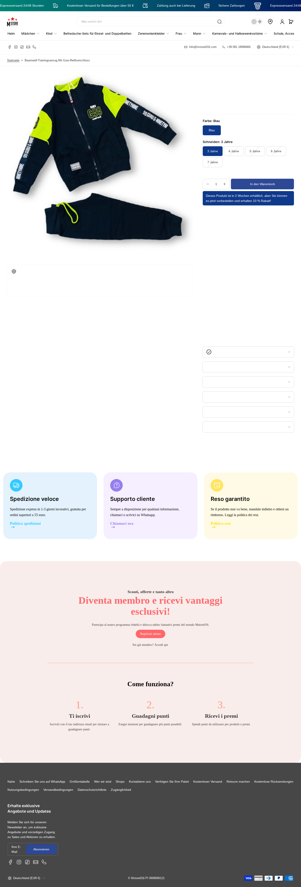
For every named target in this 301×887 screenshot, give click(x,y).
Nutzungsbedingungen (23, 789)
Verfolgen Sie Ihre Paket (172, 781)
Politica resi (221, 523)
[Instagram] (16, 47)
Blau (212, 130)
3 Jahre (212, 151)
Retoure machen (238, 781)
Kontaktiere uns (140, 781)
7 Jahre (212, 162)
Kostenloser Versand (207, 781)
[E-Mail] (28, 47)
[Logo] (12, 21)
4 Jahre (234, 151)
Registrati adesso (150, 633)
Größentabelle (80, 781)
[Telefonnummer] (34, 47)
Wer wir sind (102, 781)
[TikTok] (22, 47)
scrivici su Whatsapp (140, 515)
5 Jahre (255, 151)
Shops (120, 781)
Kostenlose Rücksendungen (273, 781)
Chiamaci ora (121, 523)
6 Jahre (276, 151)
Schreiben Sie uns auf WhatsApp (42, 781)
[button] (291, 22)
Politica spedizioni (25, 523)
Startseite (13, 60)
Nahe (11, 781)
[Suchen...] (219, 21)
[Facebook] (9, 47)
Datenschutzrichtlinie (92, 789)
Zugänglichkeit (121, 789)
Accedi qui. (161, 644)
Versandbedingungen (58, 789)
